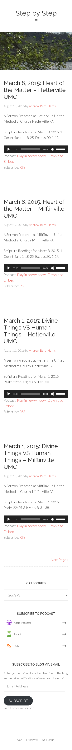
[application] (36, 149)
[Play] (9, 149)
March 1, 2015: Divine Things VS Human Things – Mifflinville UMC (31, 456)
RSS (22, 167)
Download (55, 156)
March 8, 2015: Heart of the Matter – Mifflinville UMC (34, 208)
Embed (9, 161)
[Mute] (53, 149)
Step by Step (36, 13)
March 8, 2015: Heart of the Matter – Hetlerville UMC (35, 90)
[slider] (61, 148)
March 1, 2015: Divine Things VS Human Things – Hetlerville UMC (31, 331)
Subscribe (18, 701)
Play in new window (31, 156)
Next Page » (59, 560)
